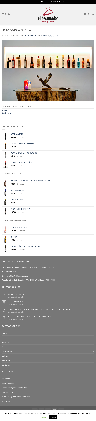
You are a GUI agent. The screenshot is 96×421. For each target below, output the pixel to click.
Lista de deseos (8, 383)
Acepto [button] (53, 417)
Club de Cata (7, 351)
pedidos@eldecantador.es (17, 276)
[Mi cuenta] (89, 14)
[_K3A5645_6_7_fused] (48, 70)
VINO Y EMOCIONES (17, 294)
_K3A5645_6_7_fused (49, 35)
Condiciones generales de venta (14, 387)
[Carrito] (93, 14)
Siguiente (6, 113)
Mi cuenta (6, 378)
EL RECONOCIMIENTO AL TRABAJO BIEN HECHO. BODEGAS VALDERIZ (39, 309)
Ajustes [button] (43, 417)
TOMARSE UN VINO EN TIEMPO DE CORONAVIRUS (30, 317)
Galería (5, 356)
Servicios (5, 342)
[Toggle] (93, 346)
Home (4, 333)
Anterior (6, 110)
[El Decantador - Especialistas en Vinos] (48, 14)
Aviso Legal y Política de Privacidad (16, 396)
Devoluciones (7, 392)
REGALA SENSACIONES (18, 301)
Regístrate (6, 360)
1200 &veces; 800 (31, 35)
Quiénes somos (8, 338)
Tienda (4, 347)
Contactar (6, 365)
